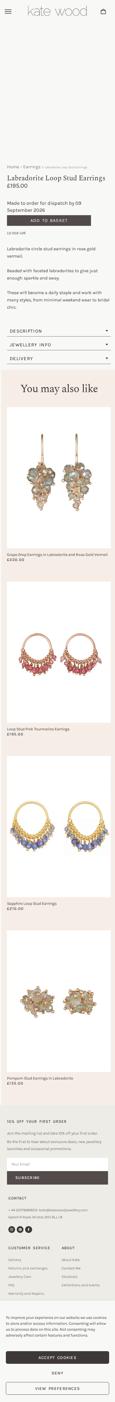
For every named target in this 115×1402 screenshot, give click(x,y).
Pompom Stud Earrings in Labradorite (40, 1078)
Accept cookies (57, 1357)
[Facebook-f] (28, 1229)
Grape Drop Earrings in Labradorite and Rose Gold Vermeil (57, 554)
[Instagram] (11, 1229)
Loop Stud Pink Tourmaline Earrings (38, 729)
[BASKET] (103, 11)
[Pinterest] (20, 1229)
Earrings (31, 166)
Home (13, 166)
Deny (57, 1373)
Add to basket (49, 220)
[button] (8, 12)
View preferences (57, 1388)
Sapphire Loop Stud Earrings (32, 903)
